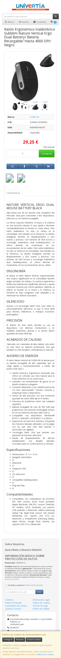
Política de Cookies (45, 654)
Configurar (8, 639)
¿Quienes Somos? (13, 608)
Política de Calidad (41, 608)
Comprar (46, 153)
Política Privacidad (13, 602)
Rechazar (20, 639)
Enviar (39, 592)
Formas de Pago (40, 605)
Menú (10, 21)
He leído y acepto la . (25, 585)
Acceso (25, 21)
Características (13, 193)
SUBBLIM (34, 117)
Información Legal (41, 599)
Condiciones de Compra (16, 605)
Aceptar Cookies (34, 639)
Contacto (41, 21)
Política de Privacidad (12, 579)
